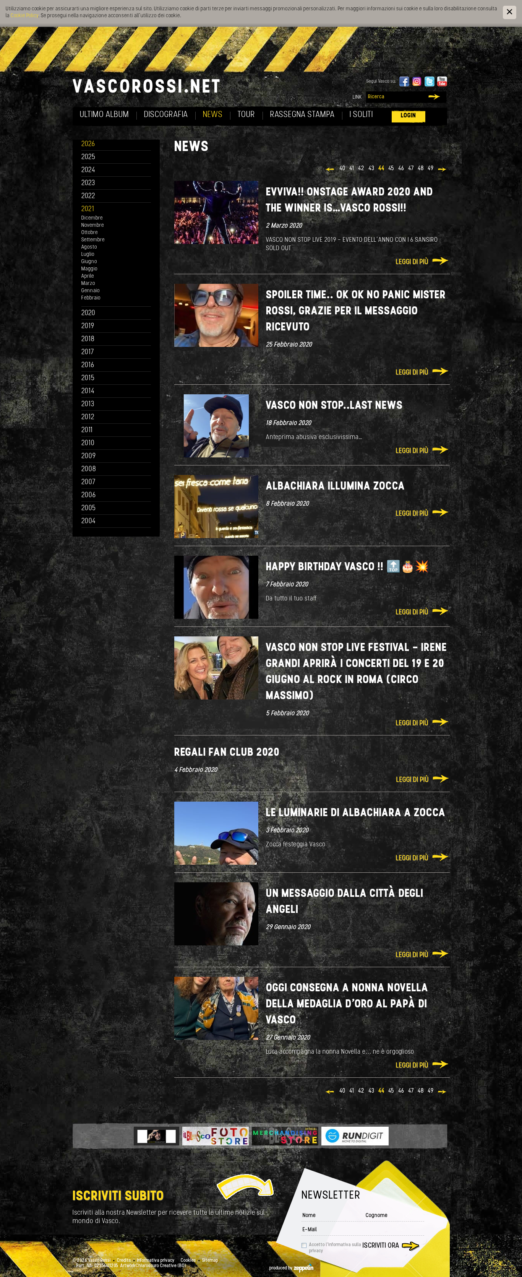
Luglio (87, 254)
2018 (88, 339)
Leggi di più (412, 262)
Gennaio (90, 291)
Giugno (89, 262)
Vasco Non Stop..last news (334, 406)
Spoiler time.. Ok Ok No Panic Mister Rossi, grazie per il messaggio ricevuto (356, 311)
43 (371, 169)
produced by (281, 1268)
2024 (88, 170)
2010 (88, 443)
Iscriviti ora (381, 1246)
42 (361, 169)
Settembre (93, 240)
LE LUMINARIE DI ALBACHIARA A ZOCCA (356, 813)
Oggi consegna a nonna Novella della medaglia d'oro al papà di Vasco (347, 1004)
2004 (88, 521)
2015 (88, 378)
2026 (88, 144)
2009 (88, 456)
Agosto (89, 247)
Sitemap (210, 1260)
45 (391, 169)
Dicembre (92, 218)
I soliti (361, 115)
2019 (87, 326)
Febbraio (91, 298)
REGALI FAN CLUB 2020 (227, 753)
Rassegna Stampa (302, 115)
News (213, 115)
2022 (88, 196)
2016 (87, 365)
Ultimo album (104, 115)
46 (401, 169)
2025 (88, 157)
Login (408, 115)
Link (357, 97)
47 (411, 169)
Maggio (89, 269)
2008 (88, 469)
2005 (88, 508)
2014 (88, 391)
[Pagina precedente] (330, 170)
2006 (88, 495)
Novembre (92, 225)
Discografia (166, 115)
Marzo (88, 283)
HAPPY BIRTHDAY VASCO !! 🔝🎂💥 (347, 567)
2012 (88, 417)
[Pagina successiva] (443, 170)
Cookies (188, 1260)
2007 (88, 482)
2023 (88, 183)
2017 (87, 352)
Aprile (87, 276)
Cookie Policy (24, 16)
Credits (124, 1260)
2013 (87, 404)
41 (351, 169)
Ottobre (89, 233)
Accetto (335, 1248)
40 (342, 169)
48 (421, 169)
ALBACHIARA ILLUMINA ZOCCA (335, 487)
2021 (87, 209)
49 (431, 169)
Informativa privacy (156, 1260)
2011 (87, 430)
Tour (246, 115)
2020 (88, 313)
